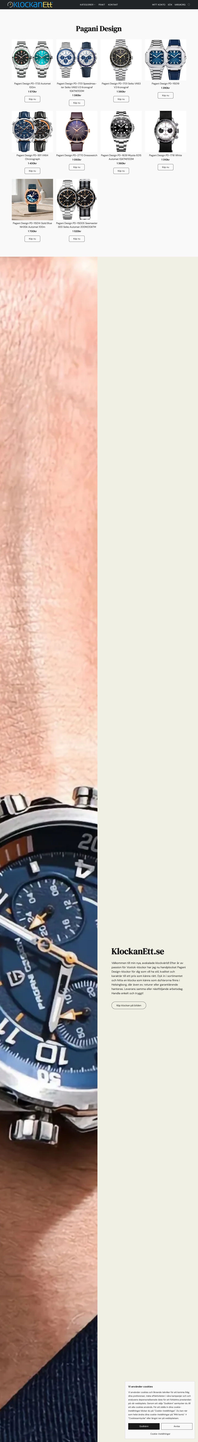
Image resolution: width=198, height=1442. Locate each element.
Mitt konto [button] (159, 4)
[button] (30, 5)
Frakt (102, 4)
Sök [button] (170, 4)
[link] (160, 1433)
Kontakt (113, 4)
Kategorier (87, 4)
